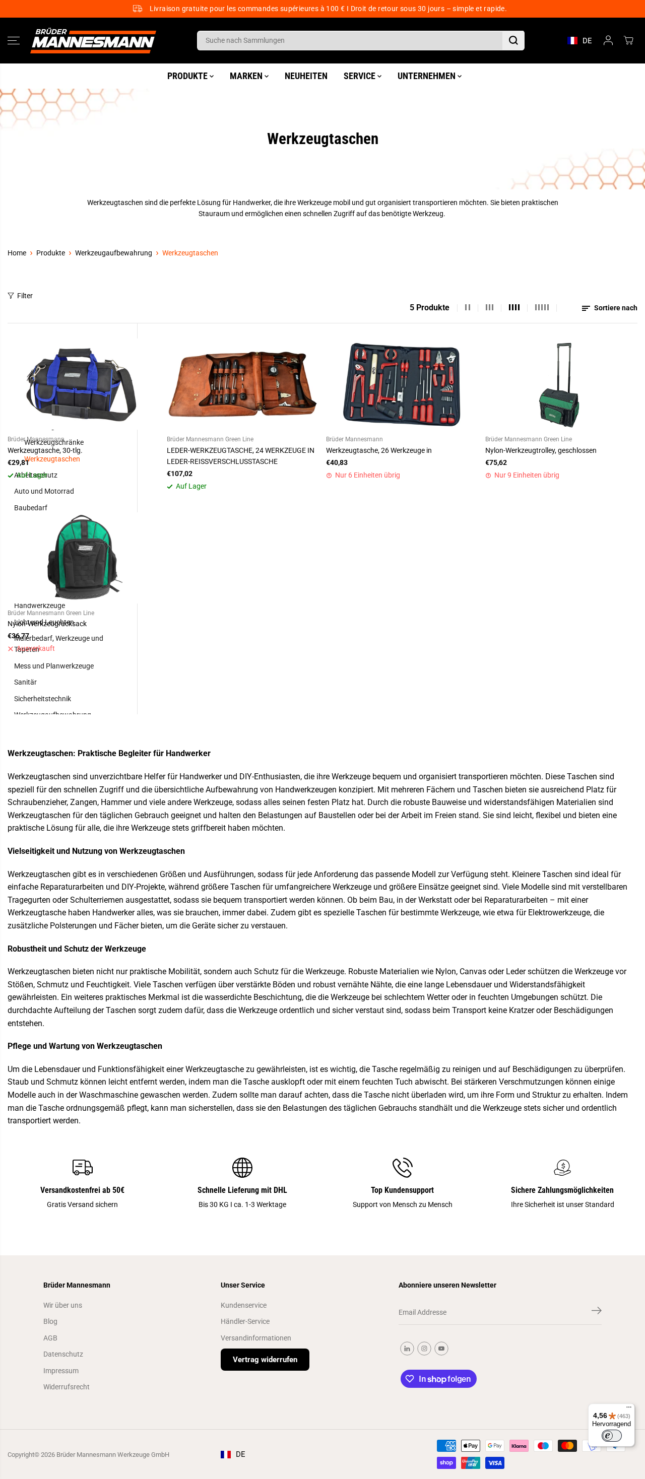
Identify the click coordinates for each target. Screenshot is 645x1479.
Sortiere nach (615, 308)
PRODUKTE (188, 76)
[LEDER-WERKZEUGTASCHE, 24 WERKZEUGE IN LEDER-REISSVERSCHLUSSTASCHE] (243, 384)
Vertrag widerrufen (265, 1359)
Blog (50, 1321)
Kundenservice (244, 1305)
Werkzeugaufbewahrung (113, 253)
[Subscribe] (597, 1312)
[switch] (612, 1436)
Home (17, 253)
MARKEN (247, 76)
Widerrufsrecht (66, 1387)
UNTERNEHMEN (428, 76)
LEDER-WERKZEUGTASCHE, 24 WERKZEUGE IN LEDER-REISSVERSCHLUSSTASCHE (240, 455)
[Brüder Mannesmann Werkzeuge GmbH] (93, 40)
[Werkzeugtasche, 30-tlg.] (84, 384)
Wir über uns (62, 1305)
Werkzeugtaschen (190, 253)
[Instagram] (424, 1348)
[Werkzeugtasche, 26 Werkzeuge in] (402, 384)
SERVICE (360, 76)
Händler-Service (245, 1321)
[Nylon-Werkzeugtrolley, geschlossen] (561, 384)
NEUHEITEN (306, 76)
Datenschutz (63, 1354)
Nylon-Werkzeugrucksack (47, 624)
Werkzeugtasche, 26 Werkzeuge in (379, 450)
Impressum (61, 1371)
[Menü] (629, 1409)
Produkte (50, 253)
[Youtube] (441, 1348)
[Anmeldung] (608, 40)
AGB (50, 1338)
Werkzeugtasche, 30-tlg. (45, 450)
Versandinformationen (256, 1338)
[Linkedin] (407, 1348)
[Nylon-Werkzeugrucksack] (84, 557)
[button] (14, 40)
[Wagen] (628, 40)
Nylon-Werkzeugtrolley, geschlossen (541, 450)
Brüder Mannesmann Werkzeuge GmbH (112, 1454)
